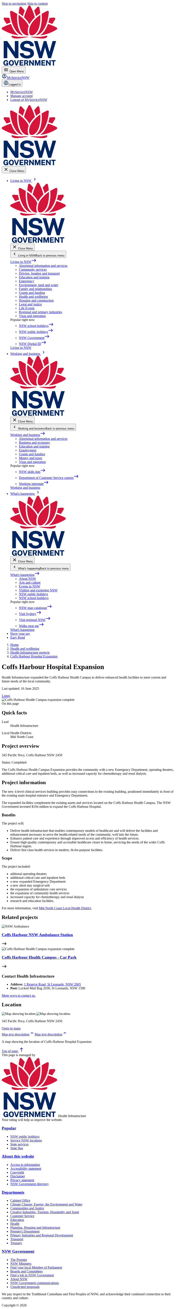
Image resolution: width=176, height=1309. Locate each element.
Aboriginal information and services (43, 265)
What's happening (25, 575)
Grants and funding (32, 293)
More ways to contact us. (19, 995)
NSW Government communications (34, 1283)
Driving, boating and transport (39, 273)
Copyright (17, 1172)
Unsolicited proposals (24, 1287)
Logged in (15, 84)
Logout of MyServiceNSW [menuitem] (28, 100)
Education (17, 1220)
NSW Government (18, 1251)
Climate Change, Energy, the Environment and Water (46, 1204)
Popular (9, 1128)
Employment (27, 450)
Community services (33, 269)
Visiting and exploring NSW (38, 590)
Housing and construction (36, 300)
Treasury (16, 1243)
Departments (13, 1192)
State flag (16, 1148)
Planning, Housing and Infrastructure (35, 1227)
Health (14, 1223)
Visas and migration (32, 316)
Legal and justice (30, 304)
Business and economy (34, 442)
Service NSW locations (26, 1140)
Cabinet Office (20, 1200)
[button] (18, 1034)
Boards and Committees (26, 1271)
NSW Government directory (29, 1184)
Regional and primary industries (40, 312)
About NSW (27, 578)
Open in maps (11, 1028)
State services (19, 1144)
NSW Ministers (20, 1263)
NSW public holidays (33, 594)
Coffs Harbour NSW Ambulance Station (37, 934)
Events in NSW (29, 586)
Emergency (26, 281)
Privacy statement (22, 1180)
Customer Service (22, 1216)
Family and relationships (35, 289)
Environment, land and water (38, 285)
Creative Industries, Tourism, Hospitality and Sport (44, 1212)
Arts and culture (30, 582)
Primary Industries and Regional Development (41, 1235)
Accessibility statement (25, 1168)
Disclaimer (17, 1176)
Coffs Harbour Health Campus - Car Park (39, 957)
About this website (18, 1156)
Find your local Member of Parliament (36, 1267)
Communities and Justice (27, 1208)
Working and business (27, 435)
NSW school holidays (34, 598)
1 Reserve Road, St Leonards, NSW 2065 (52, 984)
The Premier (18, 1260)
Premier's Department (24, 1231)
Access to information (25, 1164)
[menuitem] (21, 92)
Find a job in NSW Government (32, 1275)
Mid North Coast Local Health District (65, 908)
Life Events (27, 308)
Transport (16, 1239)
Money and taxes (30, 458)
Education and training (34, 277)
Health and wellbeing (33, 296)
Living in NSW (23, 262)
